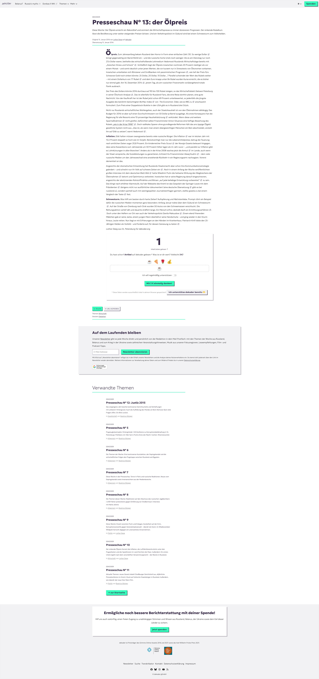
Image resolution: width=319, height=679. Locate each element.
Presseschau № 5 (117, 427)
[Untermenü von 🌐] (299, 3)
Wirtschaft (102, 314)
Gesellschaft (112, 416)
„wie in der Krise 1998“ (123, 124)
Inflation (181, 136)
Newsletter (105, 339)
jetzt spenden (159, 629)
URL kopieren (113, 309)
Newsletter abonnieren (135, 352)
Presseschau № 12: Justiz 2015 (125, 402)
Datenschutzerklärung (192, 360)
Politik (110, 533)
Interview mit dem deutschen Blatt (131, 173)
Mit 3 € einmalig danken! (159, 283)
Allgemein (111, 438)
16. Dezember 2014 (133, 82)
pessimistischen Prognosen (173, 72)
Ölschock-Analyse (122, 94)
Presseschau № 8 (117, 494)
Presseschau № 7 (117, 472)
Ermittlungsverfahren (198, 210)
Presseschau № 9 (117, 519)
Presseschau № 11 (117, 570)
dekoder (96, 17)
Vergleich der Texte (114, 194)
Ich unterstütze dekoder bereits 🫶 (187, 292)
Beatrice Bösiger (126, 416)
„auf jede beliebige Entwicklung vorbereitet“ (179, 180)
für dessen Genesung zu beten (163, 224)
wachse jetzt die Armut (177, 150)
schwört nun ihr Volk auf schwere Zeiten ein (140, 169)
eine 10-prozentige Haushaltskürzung (148, 117)
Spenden (311, 3)
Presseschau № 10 (118, 545)
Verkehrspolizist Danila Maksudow (163, 213)
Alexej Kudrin (190, 154)
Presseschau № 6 (117, 450)
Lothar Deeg (117, 40)
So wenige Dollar (199, 54)
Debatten (102, 316)
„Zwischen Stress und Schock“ (120, 65)
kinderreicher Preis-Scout (160, 143)
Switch (174, 275)
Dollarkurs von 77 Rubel (128, 79)
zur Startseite (118, 592)
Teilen (98, 309)
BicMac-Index (145, 102)
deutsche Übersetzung (178, 187)
